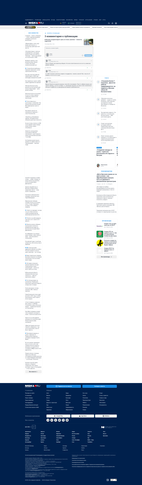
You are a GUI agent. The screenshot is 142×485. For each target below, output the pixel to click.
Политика (85, 398)
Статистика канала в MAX (32, 407)
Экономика (102, 402)
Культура (68, 398)
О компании (28, 395)
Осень (84, 395)
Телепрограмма (60, 19)
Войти (51, 55)
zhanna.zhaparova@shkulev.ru (31, 474)
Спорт (101, 393)
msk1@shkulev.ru (41, 465)
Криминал (68, 395)
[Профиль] (116, 23)
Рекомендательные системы (78, 462)
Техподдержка (29, 402)
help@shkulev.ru (35, 468)
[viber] (63, 420)
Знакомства (69, 19)
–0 (91, 67)
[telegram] (47, 420)
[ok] (55, 420)
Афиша (76, 19)
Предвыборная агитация (31, 405)
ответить (48, 67)
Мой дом (68, 402)
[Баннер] (30, 27)
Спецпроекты (103, 405)
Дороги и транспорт (51, 402)
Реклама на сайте (29, 393)
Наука (67, 405)
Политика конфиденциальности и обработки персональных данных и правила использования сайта (93, 466)
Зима (67, 393)
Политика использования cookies (79, 460)
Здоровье (49, 409)
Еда (47, 405)
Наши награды (29, 398)
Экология (101, 400)
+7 (87, 89)
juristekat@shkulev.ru (59, 467)
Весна (48, 398)
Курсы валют (88, 19)
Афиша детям (46, 19)
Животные (49, 407)
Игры (104, 19)
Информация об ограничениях (78, 458)
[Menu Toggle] (26, 23)
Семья (84, 409)
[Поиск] (109, 23)
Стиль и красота (103, 395)
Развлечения (86, 405)
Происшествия (87, 400)
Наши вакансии (29, 400)
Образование (69, 409)
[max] (59, 420)
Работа (84, 402)
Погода (53, 19)
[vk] (51, 420)
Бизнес (48, 395)
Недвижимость (29, 19)
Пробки (96, 19)
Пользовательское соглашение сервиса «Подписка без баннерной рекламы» (88, 464)
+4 (87, 67)
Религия (85, 407)
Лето (67, 400)
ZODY (100, 19)
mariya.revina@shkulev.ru (35, 470)
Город (47, 400)
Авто (47, 393)
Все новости (33, 33)
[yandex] (67, 420)
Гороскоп (81, 19)
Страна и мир (102, 398)
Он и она (85, 393)
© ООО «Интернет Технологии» (49, 480)
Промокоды (38, 19)
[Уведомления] (112, 23)
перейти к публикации (53, 33)
